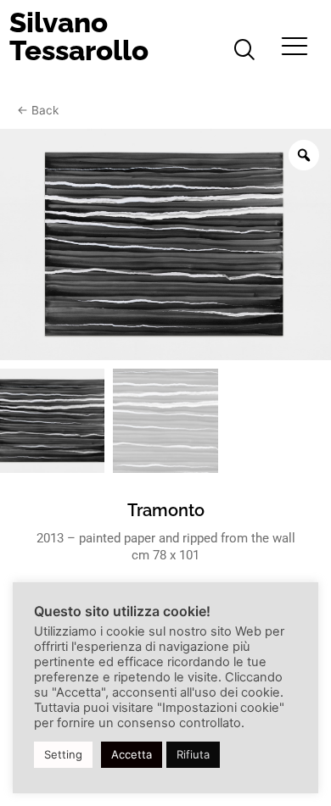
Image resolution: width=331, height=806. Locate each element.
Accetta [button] (131, 754)
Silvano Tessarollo (79, 36)
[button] (244, 51)
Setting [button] (63, 754)
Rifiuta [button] (193, 754)
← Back (38, 110)
